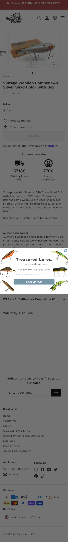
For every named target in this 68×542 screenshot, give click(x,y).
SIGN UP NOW (34, 281)
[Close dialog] (65, 250)
